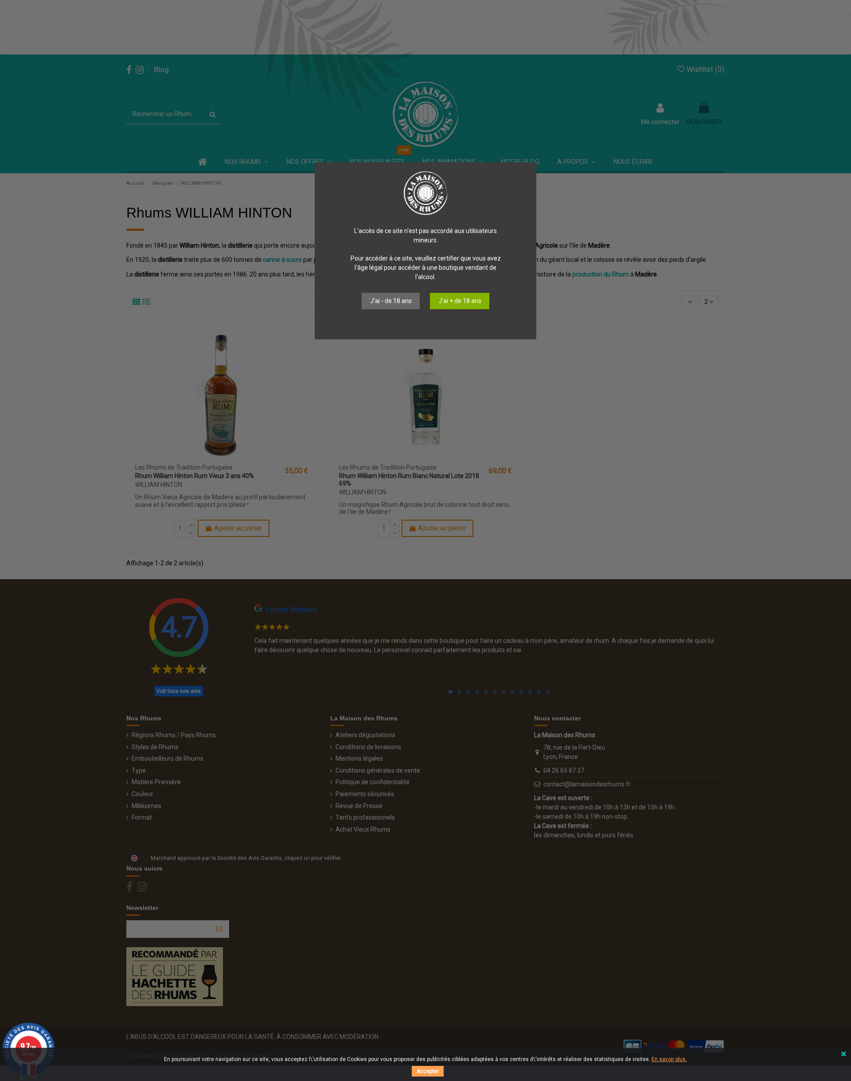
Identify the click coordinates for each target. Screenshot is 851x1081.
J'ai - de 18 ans (391, 300)
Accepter (428, 1071)
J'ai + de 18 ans (459, 300)
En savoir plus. (669, 1059)
